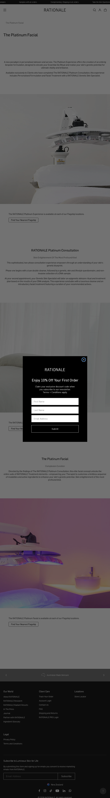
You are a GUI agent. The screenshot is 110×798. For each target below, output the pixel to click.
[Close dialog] (84, 359)
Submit (55, 429)
